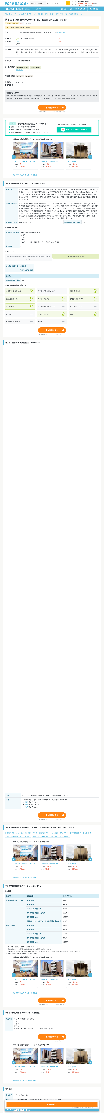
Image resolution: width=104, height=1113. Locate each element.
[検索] (68, 3)
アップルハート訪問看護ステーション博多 (75, 833)
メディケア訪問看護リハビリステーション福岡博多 (51, 836)
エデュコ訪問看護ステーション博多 (18, 836)
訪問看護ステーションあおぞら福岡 (18, 833)
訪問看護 (40, 14)
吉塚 (27, 804)
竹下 (27, 807)
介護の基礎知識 (93, 9)
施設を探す (64, 9)
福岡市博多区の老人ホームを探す (25, 175)
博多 (27, 802)
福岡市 (52, 14)
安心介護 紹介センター (11, 14)
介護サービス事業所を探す (78, 9)
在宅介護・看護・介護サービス (27, 14)
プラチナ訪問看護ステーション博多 (45, 833)
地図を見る (62, 32)
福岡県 (46, 14)
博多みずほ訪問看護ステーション (74, 14)
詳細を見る (19, 70)
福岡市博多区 (59, 14)
